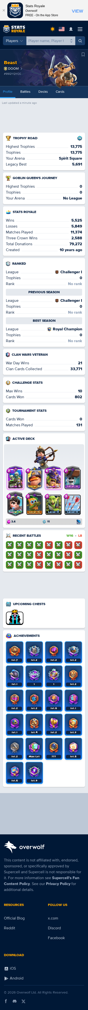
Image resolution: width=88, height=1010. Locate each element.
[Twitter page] (23, 1001)
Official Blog (14, 918)
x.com (53, 918)
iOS (12, 968)
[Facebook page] (6, 1001)
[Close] (3, 10)
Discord (54, 928)
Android (16, 978)
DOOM (13, 68)
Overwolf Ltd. (27, 992)
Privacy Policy (58, 883)
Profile (7, 92)
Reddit (9, 928)
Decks (43, 92)
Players (12, 40)
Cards (60, 92)
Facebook (56, 937)
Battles (25, 92)
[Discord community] (15, 1001)
